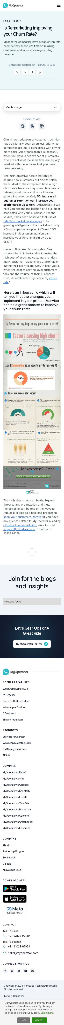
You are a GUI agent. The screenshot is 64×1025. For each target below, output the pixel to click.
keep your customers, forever (22, 517)
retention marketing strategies (22, 221)
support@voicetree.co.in (19, 529)
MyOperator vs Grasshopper (18, 821)
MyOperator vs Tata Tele (16, 803)
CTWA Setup (10, 713)
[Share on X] (17, 72)
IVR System (9, 694)
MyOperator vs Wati (13, 778)
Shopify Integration (13, 719)
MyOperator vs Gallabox (16, 784)
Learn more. (47, 1012)
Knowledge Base (12, 869)
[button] (58, 5)
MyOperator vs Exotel (14, 772)
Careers (7, 863)
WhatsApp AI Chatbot (14, 707)
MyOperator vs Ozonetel (16, 815)
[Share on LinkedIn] (25, 72)
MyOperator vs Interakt (15, 797)
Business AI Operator (14, 736)
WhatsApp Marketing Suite (17, 742)
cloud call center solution (19, 525)
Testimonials (9, 857)
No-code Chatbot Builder (16, 701)
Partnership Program (13, 851)
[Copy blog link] (40, 72)
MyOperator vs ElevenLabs (17, 828)
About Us (7, 845)
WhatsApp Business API (15, 688)
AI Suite (7, 755)
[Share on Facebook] (32, 72)
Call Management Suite (15, 749)
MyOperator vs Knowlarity (16, 790)
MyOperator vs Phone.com (17, 809)
